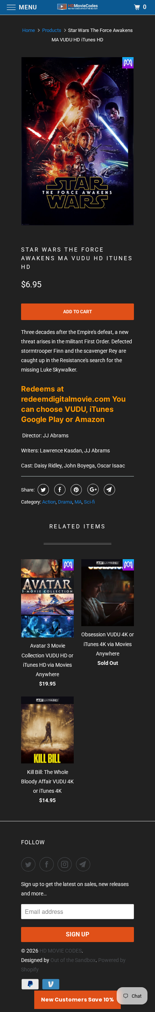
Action (49, 502)
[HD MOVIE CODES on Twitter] (29, 864)
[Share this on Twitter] (42, 489)
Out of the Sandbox (73, 960)
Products (51, 30)
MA (78, 502)
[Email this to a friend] (108, 489)
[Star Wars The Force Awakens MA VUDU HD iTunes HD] (77, 141)
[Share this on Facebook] (58, 489)
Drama (65, 502)
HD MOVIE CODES (61, 951)
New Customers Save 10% (77, 999)
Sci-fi (89, 502)
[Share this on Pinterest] (75, 489)
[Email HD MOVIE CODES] (84, 864)
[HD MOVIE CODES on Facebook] (48, 864)
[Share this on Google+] (92, 489)
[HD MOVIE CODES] (77, 7)
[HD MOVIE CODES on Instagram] (66, 864)
